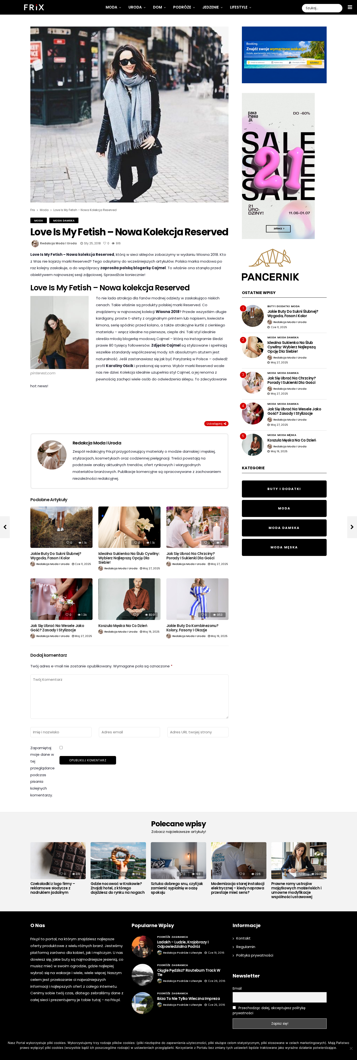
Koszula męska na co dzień (122, 625)
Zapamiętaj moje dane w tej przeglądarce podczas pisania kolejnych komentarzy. (42, 771)
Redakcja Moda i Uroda (58, 243)
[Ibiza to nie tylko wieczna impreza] (142, 1003)
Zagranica (179, 937)
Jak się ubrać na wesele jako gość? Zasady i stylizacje (57, 628)
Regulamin (245, 946)
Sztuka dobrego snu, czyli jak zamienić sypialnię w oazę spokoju (177, 888)
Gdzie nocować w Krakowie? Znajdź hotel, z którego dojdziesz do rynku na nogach (117, 888)
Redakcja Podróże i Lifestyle (182, 953)
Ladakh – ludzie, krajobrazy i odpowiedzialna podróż (183, 944)
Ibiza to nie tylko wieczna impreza (188, 998)
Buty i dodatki (278, 306)
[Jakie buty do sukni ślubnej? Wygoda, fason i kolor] (61, 527)
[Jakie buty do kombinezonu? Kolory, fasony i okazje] (197, 599)
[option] (58, 869)
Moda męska (286, 435)
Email (237, 988)
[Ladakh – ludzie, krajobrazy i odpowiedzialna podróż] (142, 947)
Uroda (135, 7)
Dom (157, 7)
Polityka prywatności (254, 955)
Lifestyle (238, 7)
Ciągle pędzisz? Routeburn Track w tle (188, 972)
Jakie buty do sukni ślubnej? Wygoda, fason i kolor (55, 556)
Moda (111, 7)
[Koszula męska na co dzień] (129, 599)
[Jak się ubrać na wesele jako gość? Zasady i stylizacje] (61, 599)
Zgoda (163, 1054)
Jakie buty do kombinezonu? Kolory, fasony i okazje (192, 628)
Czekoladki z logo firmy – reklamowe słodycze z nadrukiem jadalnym (52, 888)
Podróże (182, 7)
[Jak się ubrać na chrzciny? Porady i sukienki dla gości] (197, 527)
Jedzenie (210, 7)
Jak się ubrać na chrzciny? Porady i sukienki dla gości (190, 556)
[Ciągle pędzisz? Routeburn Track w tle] (142, 975)
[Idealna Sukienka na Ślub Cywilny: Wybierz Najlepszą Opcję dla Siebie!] (129, 527)
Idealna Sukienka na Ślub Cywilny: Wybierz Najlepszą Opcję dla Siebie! (128, 558)
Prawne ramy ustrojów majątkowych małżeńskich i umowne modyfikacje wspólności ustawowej (296, 890)
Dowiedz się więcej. (186, 1054)
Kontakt (243, 938)
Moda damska (64, 220)
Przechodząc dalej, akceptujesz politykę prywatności (269, 1010)
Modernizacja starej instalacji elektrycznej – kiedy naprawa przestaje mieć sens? (237, 888)
